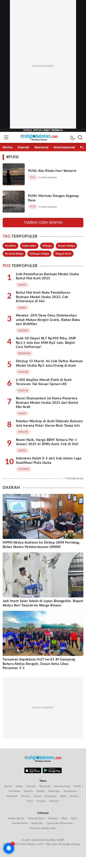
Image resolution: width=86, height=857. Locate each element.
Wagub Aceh (63, 253)
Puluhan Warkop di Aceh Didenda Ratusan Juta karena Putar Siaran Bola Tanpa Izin (49, 423)
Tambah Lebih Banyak (43, 222)
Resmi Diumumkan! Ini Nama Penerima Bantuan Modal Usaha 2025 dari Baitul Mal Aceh (47, 403)
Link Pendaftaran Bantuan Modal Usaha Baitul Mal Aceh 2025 (47, 276)
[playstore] (52, 772)
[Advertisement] (43, 66)
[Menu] (6, 137)
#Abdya (47, 245)
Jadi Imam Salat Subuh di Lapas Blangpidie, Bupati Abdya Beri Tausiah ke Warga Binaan (43, 603)
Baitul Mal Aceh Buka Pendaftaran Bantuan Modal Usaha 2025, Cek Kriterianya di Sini (43, 297)
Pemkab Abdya (14, 253)
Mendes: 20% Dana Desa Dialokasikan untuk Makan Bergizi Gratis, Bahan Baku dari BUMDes (48, 320)
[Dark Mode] (72, 137)
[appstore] (32, 772)
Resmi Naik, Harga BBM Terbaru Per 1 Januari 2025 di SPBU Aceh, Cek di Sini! (47, 442)
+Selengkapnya (74, 478)
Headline (10, 245)
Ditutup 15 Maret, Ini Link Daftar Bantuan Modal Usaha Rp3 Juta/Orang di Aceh (49, 363)
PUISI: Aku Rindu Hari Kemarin (52, 171)
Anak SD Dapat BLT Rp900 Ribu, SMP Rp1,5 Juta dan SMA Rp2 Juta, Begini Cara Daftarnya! (46, 343)
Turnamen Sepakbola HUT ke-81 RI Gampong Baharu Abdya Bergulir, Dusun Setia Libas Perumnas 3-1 (39, 664)
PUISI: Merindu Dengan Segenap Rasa (53, 198)
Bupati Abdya (66, 245)
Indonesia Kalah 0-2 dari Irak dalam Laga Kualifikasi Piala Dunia (48, 460)
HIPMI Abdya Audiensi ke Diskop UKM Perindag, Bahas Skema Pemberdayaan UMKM (41, 545)
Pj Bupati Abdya (39, 253)
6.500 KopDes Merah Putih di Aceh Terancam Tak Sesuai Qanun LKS (43, 382)
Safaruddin (29, 245)
